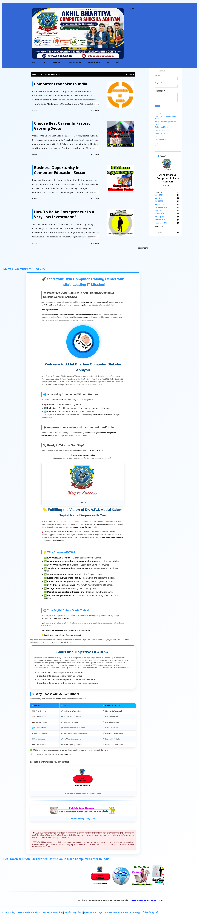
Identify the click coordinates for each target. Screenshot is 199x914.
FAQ (44, 63)
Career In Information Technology (122, 912)
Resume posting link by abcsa (83, 818)
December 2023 (161, 220)
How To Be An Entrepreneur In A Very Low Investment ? (64, 214)
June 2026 (159, 195)
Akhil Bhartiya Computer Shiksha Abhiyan (168, 178)
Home (34, 63)
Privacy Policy (9, 912)
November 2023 (161, 223)
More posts (143, 248)
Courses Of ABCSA (93, 63)
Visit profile (168, 185)
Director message (93, 912)
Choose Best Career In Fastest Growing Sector (62, 126)
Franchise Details (75, 63)
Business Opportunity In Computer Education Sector (60, 170)
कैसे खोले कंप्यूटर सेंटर (73, 912)
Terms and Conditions (29, 912)
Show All (130, 74)
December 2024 (161, 207)
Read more (95, 110)
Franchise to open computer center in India (83, 793)
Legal (157, 136)
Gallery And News (162, 127)
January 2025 (160, 204)
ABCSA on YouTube (52, 912)
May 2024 (158, 210)
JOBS (107, 63)
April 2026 (159, 201)
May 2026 (158, 198)
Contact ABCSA (57, 63)
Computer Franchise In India (60, 83)
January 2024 (160, 217)
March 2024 (159, 213)
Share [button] (34, 110)
